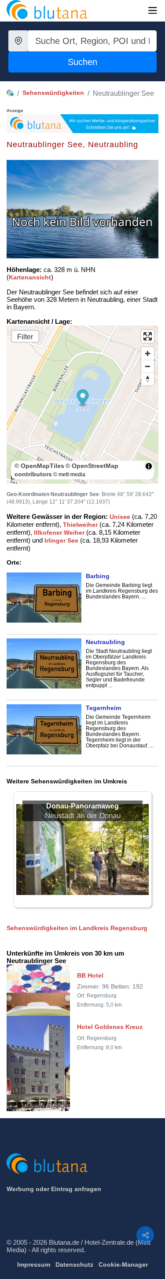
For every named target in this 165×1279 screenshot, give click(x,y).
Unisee (120, 516)
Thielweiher (80, 524)
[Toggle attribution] (148, 466)
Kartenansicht (30, 277)
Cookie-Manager (123, 1264)
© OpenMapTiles (39, 465)
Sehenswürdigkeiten (53, 92)
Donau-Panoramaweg (82, 806)
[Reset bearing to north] (147, 379)
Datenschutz (74, 1264)
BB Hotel (90, 975)
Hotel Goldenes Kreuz (110, 1026)
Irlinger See (61, 540)
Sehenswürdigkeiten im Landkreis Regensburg (77, 927)
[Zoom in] (147, 353)
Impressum (33, 1264)
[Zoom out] (147, 366)
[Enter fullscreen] (147, 336)
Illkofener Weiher (59, 532)
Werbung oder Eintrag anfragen (54, 1188)
